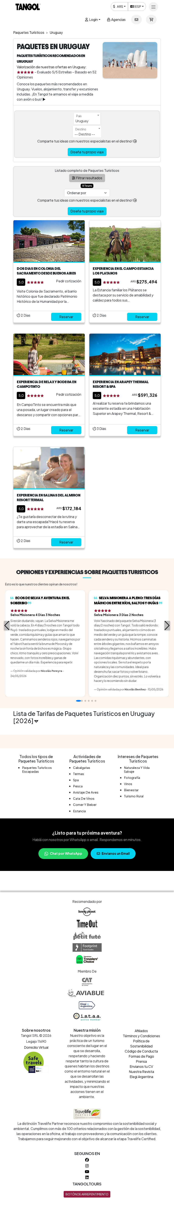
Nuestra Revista (141, 1071)
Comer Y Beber (85, 804)
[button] (7, 625)
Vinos (128, 784)
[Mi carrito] (151, 19)
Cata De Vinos (83, 798)
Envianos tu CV (141, 1066)
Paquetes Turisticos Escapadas (37, 769)
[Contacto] (136, 19)
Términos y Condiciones (141, 1036)
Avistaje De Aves (85, 792)
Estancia (79, 811)
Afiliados (141, 1030)
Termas (78, 774)
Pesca (78, 786)
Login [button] (93, 19)
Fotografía (132, 777)
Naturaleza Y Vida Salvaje (137, 769)
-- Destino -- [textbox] (84, 134)
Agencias (118, 19)
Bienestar (131, 790)
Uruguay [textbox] (81, 121)
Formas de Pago (141, 1056)
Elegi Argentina (141, 1076)
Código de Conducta (141, 1051)
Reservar (66, 316)
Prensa (141, 1061)
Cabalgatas (81, 767)
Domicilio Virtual (36, 1047)
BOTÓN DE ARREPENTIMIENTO (87, 1194)
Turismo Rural (133, 796)
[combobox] (87, 118)
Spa (76, 780)
